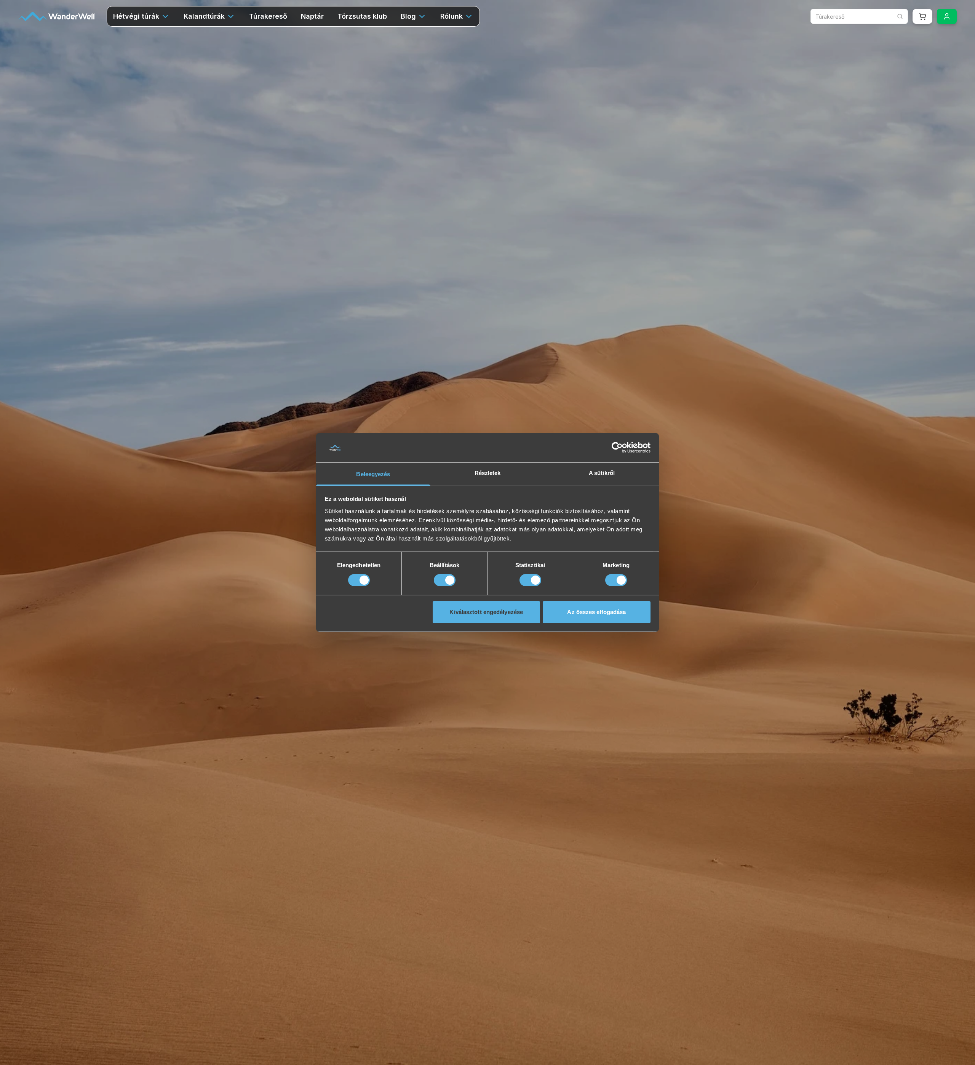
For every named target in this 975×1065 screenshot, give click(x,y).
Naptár (312, 16)
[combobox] (859, 16)
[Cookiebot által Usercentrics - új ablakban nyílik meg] (617, 447)
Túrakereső (268, 16)
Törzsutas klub (362, 16)
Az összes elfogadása (596, 612)
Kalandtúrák (204, 16)
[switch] (445, 580)
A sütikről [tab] (602, 473)
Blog (408, 16)
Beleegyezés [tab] (373, 474)
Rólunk (451, 16)
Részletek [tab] (488, 473)
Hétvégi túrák (136, 16)
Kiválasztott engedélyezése (486, 612)
